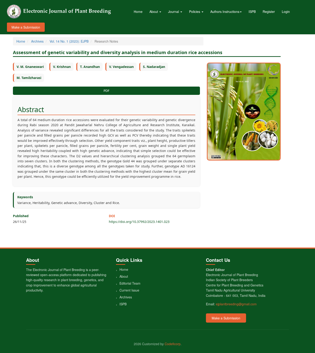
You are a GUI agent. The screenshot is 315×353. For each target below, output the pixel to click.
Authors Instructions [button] (224, 11)
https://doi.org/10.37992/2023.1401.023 (139, 221)
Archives (37, 41)
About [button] (154, 11)
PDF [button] (106, 90)
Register (269, 11)
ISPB (252, 11)
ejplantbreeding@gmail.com (236, 304)
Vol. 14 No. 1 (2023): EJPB (69, 41)
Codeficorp (173, 343)
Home (138, 11)
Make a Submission (26, 27)
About (123, 276)
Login (286, 11)
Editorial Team (129, 283)
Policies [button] (195, 11)
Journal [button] (174, 11)
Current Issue (129, 290)
